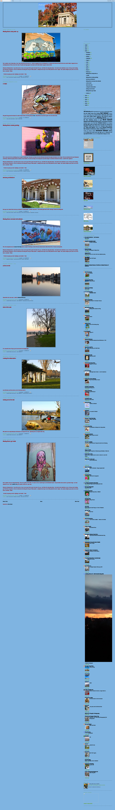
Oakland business (11, 118)
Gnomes (91, 316)
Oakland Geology (88, 249)
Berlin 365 (87, 705)
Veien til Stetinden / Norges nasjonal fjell (97, 468)
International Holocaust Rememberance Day (97, 535)
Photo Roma (87, 752)
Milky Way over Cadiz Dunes (95, 348)
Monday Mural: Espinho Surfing (95, 308)
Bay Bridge (96, 111)
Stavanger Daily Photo (89, 666)
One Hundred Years (93, 527)
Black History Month (108, 111)
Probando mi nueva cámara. (94, 551)
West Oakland (19, 118)
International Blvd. (18, 171)
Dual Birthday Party (93, 460)
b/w (108, 129)
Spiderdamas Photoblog (89, 763)
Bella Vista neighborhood (101, 111)
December (88, 52)
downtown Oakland (11, 300)
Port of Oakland (109, 123)
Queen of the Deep (17, 246)
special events (89, 133)
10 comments (26, 117)
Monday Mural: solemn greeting (11, 125)
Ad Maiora (87, 410)
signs (84, 133)
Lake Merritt (19, 300)
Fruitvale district (97, 114)
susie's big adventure (89, 518)
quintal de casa (92, 745)
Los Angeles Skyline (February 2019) (96, 567)
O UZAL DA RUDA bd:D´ (89, 689)
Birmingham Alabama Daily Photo (91, 534)
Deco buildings (97, 113)
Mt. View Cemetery (88, 120)
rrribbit (5, 84)
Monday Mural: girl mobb (9, 441)
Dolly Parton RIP (92, 356)
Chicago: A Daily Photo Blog (90, 418)
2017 (86, 47)
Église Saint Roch (93, 725)
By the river (92, 764)
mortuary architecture (9, 177)
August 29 (91, 332)
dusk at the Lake (7, 307)
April (87, 68)
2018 (86, 45)
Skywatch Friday (88, 126)
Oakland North (87, 253)
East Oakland (10, 77)
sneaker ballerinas (93, 419)
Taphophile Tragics (104, 126)
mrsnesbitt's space (88, 398)
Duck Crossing (92, 559)
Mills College (95, 118)
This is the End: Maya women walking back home (93, 483)
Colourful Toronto (88, 487)
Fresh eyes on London (89, 697)
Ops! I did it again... (93, 753)
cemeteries (90, 130)
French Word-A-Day (88, 454)
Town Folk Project (93, 258)
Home (41, 501)
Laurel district (89, 118)
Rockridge (85, 124)
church (94, 130)
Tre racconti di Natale (93, 411)
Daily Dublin (87, 674)
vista (109, 133)
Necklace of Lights (98, 120)
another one (14, 484)
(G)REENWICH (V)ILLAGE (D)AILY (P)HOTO (92, 542)
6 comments (26, 350)
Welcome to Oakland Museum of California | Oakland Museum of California (97, 265)
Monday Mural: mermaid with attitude (13, 219)
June (87, 64)
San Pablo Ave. (103, 124)
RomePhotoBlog (88, 759)
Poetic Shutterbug (88, 390)
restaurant (108, 132)
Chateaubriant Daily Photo (90, 363)
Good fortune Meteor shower (95, 379)
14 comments (26, 258)
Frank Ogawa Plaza (90, 114)
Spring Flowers (92, 499)
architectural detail (94, 129)
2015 (86, 50)
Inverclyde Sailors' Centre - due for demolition (98, 372)
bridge (111, 129)
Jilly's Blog (87, 506)
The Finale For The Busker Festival (96, 300)
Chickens (91, 273)
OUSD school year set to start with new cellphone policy (95, 254)
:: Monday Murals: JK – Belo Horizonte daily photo (94, 573)
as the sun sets (6, 266)
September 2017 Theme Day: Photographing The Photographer (98, 718)
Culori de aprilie (92, 772)
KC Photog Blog (88, 498)
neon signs (99, 132)
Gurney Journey (88, 402)
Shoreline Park (109, 124)
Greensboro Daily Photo (89, 386)
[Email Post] (30, 76)
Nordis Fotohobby (88, 467)
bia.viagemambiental (89, 434)
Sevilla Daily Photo (88, 426)
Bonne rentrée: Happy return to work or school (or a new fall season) (96, 455)
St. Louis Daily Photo (89, 291)
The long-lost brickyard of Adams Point (92, 250)
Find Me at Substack (93, 403)
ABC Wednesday (87, 111)
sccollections (87, 315)
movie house (92, 132)
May (87, 66)
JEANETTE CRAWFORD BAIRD (90, 241)
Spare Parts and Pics (89, 347)
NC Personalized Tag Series (89, 387)
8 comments (26, 299)
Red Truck (91, 511)
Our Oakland (87, 257)
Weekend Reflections (21, 297)
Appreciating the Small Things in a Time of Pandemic (94, 507)
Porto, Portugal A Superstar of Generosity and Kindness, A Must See (97, 451)
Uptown (93, 127)
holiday (87, 132)
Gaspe (91, 682)
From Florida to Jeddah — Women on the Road (98, 519)
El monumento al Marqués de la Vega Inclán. (97, 427)
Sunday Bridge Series (96, 126)
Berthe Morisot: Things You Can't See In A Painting (98, 443)
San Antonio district (96, 124)
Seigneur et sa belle (93, 364)
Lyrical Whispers (92, 391)
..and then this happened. (94, 476)
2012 (86, 99)
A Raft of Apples (88, 526)
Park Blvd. (95, 123)
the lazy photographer (89, 486)
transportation (100, 133)
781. (90, 737)
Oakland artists (25, 77)
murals (96, 132)
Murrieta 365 (87, 510)
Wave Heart (87, 238)
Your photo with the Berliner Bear (96, 706)
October (87, 56)
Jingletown (99, 116)
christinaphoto (87, 331)
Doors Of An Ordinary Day (94, 324)
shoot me (86, 744)
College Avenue (91, 113)
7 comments (26, 433)
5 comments (26, 211)
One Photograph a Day (89, 307)
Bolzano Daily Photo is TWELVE (95, 491)
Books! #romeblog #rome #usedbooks (91, 760)
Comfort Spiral (88, 323)
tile (96, 133)
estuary (110, 130)
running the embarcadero (9, 358)
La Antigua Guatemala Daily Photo (91, 482)
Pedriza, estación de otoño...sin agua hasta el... (98, 690)
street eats (94, 133)
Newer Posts (5, 501)
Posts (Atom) (10, 504)
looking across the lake (8, 400)
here (34, 115)
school (111, 132)
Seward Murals (92, 281)
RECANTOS (87, 736)
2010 (86, 103)
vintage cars (105, 133)
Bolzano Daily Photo (88, 490)
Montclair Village (109, 118)
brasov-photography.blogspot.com (91, 771)
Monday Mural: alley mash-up (10, 31)
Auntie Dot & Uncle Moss (89, 399)
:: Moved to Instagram (89, 663)
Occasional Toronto (88, 272)
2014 (86, 95)
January (88, 93)
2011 (86, 101)
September (88, 58)
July (87, 62)
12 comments (26, 76)
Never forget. (92, 543)
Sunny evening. (92, 667)
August (87, 60)
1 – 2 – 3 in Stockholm (89, 733)
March (87, 69)
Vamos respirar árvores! (94, 435)
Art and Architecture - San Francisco (92, 237)
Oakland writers (90, 123)
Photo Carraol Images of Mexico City (92, 716)
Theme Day (88, 127)
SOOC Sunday (90, 124)
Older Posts (77, 501)
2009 (86, 105)
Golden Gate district (105, 114)
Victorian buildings (99, 127)
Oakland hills (106, 121)
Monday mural (16, 77)
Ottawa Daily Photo (88, 299)
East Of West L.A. (88, 566)
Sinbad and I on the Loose (89, 459)
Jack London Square (91, 116)
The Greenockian (88, 370)
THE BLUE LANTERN (88, 442)
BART (91, 111)
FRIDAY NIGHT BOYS (88, 355)
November (88, 54)
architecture (10, 212)
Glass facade (87, 288)
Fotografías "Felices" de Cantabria (91, 550)
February (88, 71)
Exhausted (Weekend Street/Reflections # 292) (98, 340)
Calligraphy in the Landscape (90, 378)
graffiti (85, 132)
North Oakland (17, 212)
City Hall (85, 113)
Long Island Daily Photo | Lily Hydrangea (92, 558)
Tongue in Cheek (88, 450)
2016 (86, 49)
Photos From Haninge (89, 287)
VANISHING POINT (93, 292)
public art (103, 132)
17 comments (26, 495)
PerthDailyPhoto (88, 475)
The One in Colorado (93, 242)
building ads (86, 130)
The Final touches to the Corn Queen (96, 698)
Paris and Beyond (88, 724)
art (106, 129)
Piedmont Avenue (34, 212)
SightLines (87, 681)
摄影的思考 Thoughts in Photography (92, 713)
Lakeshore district (27, 393)
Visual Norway (88, 732)
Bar (93, 111)
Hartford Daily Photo (89, 280)
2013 (86, 97)
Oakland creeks (101, 121)
